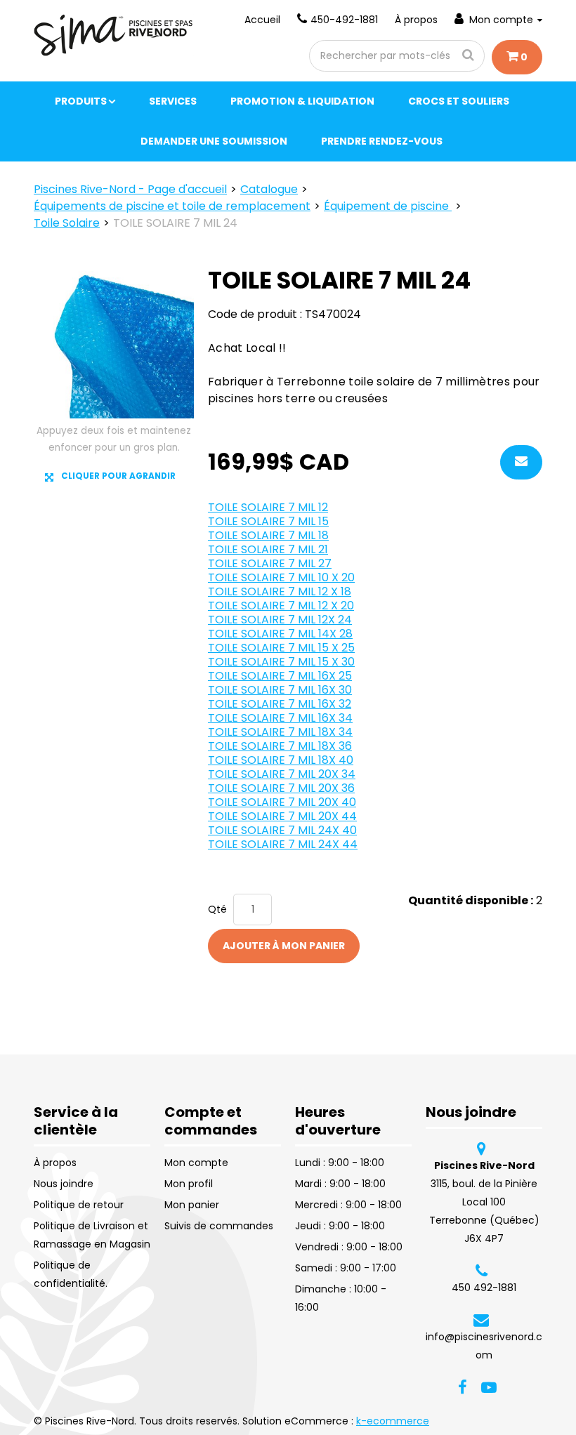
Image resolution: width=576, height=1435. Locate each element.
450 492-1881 (484, 1288)
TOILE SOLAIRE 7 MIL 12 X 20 (281, 605)
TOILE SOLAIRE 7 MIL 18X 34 (280, 732)
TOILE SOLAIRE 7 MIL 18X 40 (280, 760)
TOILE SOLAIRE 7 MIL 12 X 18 (279, 591)
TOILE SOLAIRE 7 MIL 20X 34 (281, 774)
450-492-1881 (344, 20)
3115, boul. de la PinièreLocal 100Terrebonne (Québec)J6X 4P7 (484, 1201)
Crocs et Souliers (458, 101)
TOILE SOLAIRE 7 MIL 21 (268, 549)
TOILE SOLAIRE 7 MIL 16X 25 (280, 676)
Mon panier (191, 1205)
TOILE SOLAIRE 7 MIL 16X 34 (280, 718)
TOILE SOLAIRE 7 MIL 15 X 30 (281, 662)
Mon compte (501, 20)
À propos (416, 20)
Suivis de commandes (218, 1226)
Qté (217, 909)
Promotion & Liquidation (302, 101)
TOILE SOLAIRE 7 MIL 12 (268, 507)
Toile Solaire (67, 223)
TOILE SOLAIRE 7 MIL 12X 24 (280, 619)
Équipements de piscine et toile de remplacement (172, 206)
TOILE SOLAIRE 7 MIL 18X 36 (280, 746)
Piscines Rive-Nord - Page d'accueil (130, 189)
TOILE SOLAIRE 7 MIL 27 (270, 563)
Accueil (262, 20)
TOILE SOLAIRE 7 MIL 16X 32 (279, 704)
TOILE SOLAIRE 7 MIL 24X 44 (283, 844)
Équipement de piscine (388, 206)
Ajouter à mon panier (284, 946)
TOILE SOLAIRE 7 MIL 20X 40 (282, 802)
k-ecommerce (392, 1421)
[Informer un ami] (521, 462)
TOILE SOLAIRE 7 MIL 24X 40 (282, 830)
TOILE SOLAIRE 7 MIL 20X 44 (282, 816)
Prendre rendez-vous (382, 141)
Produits (81, 101)
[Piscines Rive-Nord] (114, 35)
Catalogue (269, 189)
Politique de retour (79, 1205)
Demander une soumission (213, 141)
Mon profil (188, 1184)
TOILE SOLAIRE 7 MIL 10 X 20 (281, 577)
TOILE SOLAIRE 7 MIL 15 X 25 (281, 648)
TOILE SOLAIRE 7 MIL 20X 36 (281, 788)
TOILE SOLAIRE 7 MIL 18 (268, 535)
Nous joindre (63, 1184)
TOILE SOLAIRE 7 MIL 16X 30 (280, 690)
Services (173, 101)
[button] (517, 57)
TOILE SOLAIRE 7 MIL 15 (268, 521)
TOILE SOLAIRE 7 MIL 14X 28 (280, 634)
